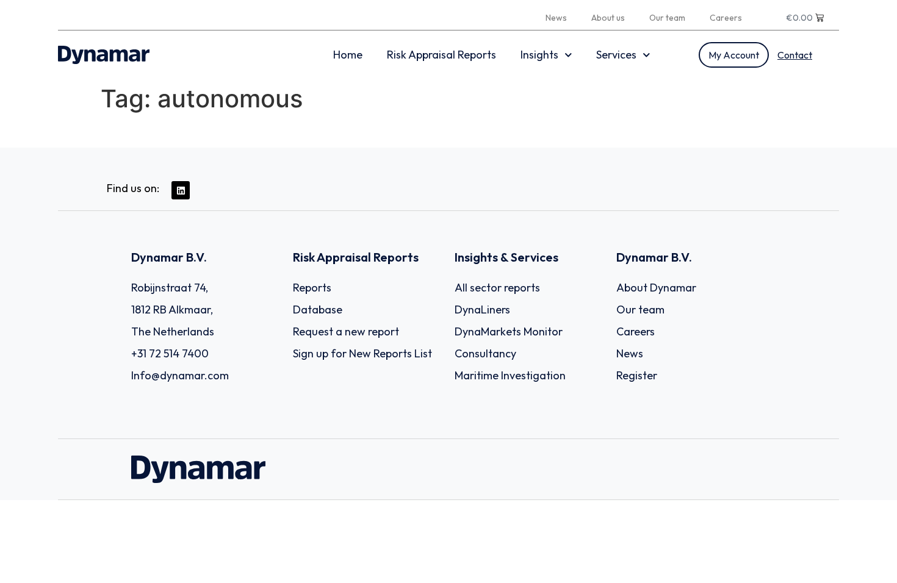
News (556, 17)
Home (347, 55)
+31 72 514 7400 (170, 353)
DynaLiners (482, 309)
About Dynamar (656, 288)
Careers (726, 17)
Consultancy (485, 353)
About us (608, 17)
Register (636, 375)
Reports (312, 288)
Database (317, 309)
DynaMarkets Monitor (509, 331)
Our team (667, 17)
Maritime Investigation (510, 375)
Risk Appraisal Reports (441, 55)
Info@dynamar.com (180, 375)
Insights (539, 55)
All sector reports (497, 288)
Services (616, 55)
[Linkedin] (180, 190)
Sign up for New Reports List (362, 353)
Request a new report (346, 331)
